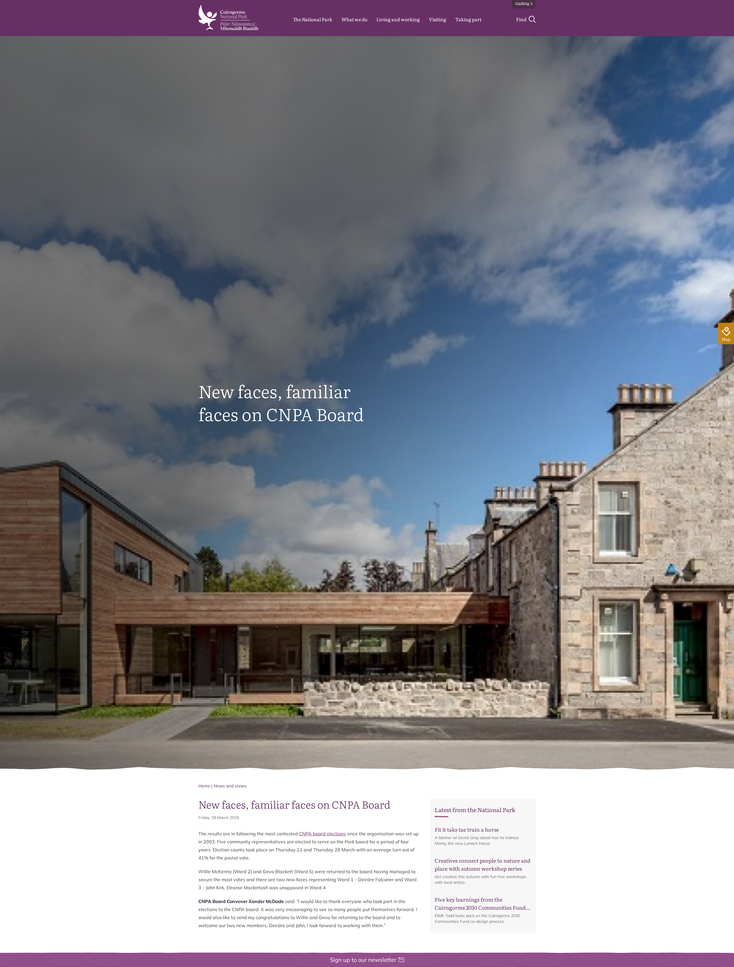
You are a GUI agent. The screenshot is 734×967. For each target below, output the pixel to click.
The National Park (312, 19)
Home (204, 786)
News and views (230, 786)
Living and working (398, 19)
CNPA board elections (322, 833)
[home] (228, 17)
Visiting (437, 19)
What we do (354, 19)
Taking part (468, 19)
